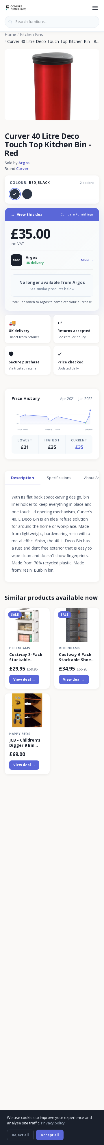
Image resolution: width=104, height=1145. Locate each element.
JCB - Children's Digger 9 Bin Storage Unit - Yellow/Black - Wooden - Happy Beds (26, 743)
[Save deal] (42, 616)
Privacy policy (53, 1123)
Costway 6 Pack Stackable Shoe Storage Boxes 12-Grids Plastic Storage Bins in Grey (75, 657)
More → (87, 260)
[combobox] (52, 22)
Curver (22, 168)
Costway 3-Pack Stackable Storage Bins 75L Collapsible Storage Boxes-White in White (26, 657)
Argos (23, 162)
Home (10, 34)
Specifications (59, 477)
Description (22, 477)
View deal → (24, 679)
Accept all (50, 1134)
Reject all (20, 1134)
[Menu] (95, 7)
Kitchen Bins (31, 34)
